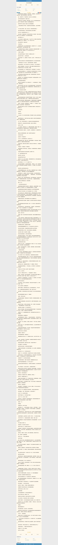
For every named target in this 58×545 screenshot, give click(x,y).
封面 (31, 4)
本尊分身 (26, 10)
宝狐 (33, 10)
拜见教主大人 (19, 10)
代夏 (25, 538)
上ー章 (20, 4)
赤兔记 (34, 538)
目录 (26, 4)
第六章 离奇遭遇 (29, 0)
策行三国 (18, 538)
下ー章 (37, 4)
